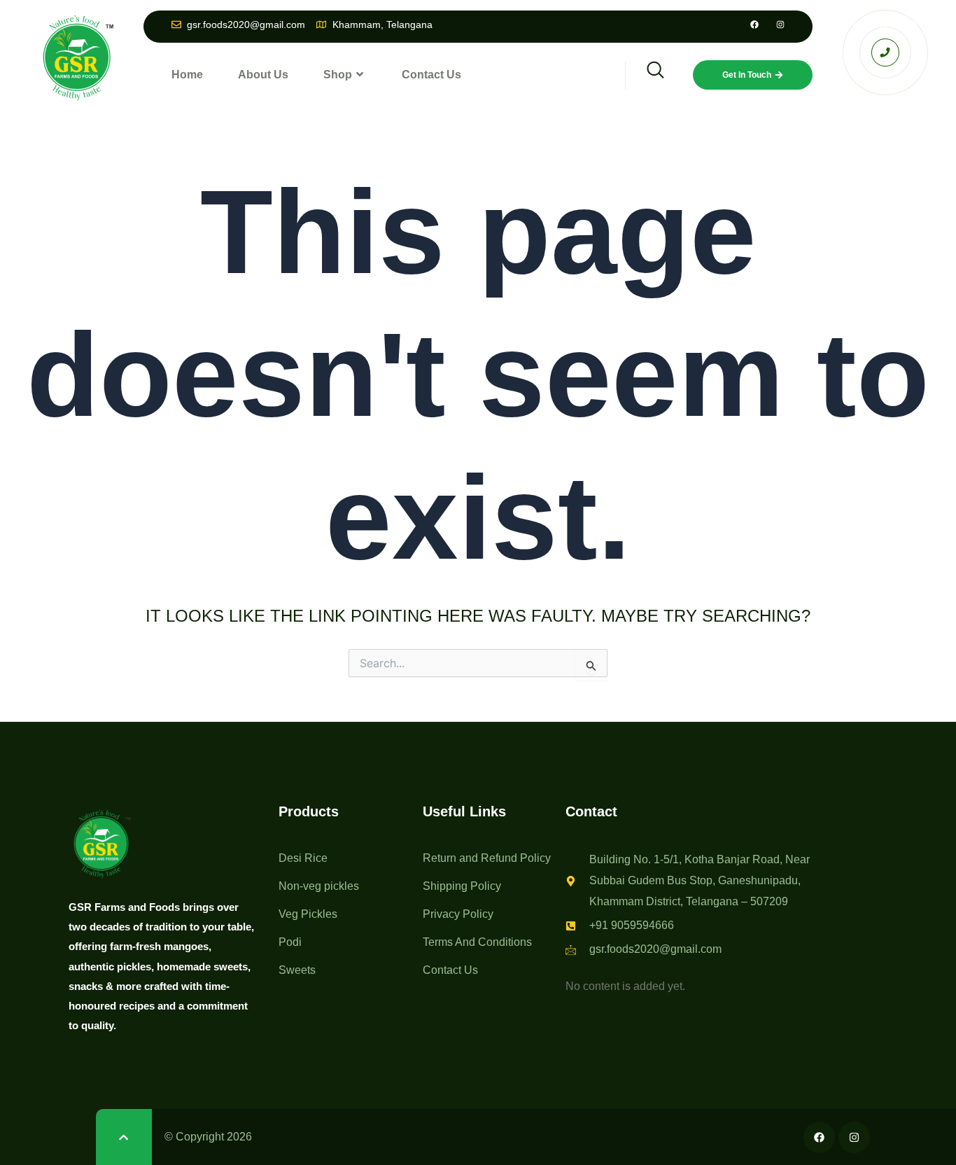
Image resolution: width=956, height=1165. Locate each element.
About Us (263, 75)
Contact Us (431, 75)
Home (187, 75)
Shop (337, 75)
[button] (646, 75)
